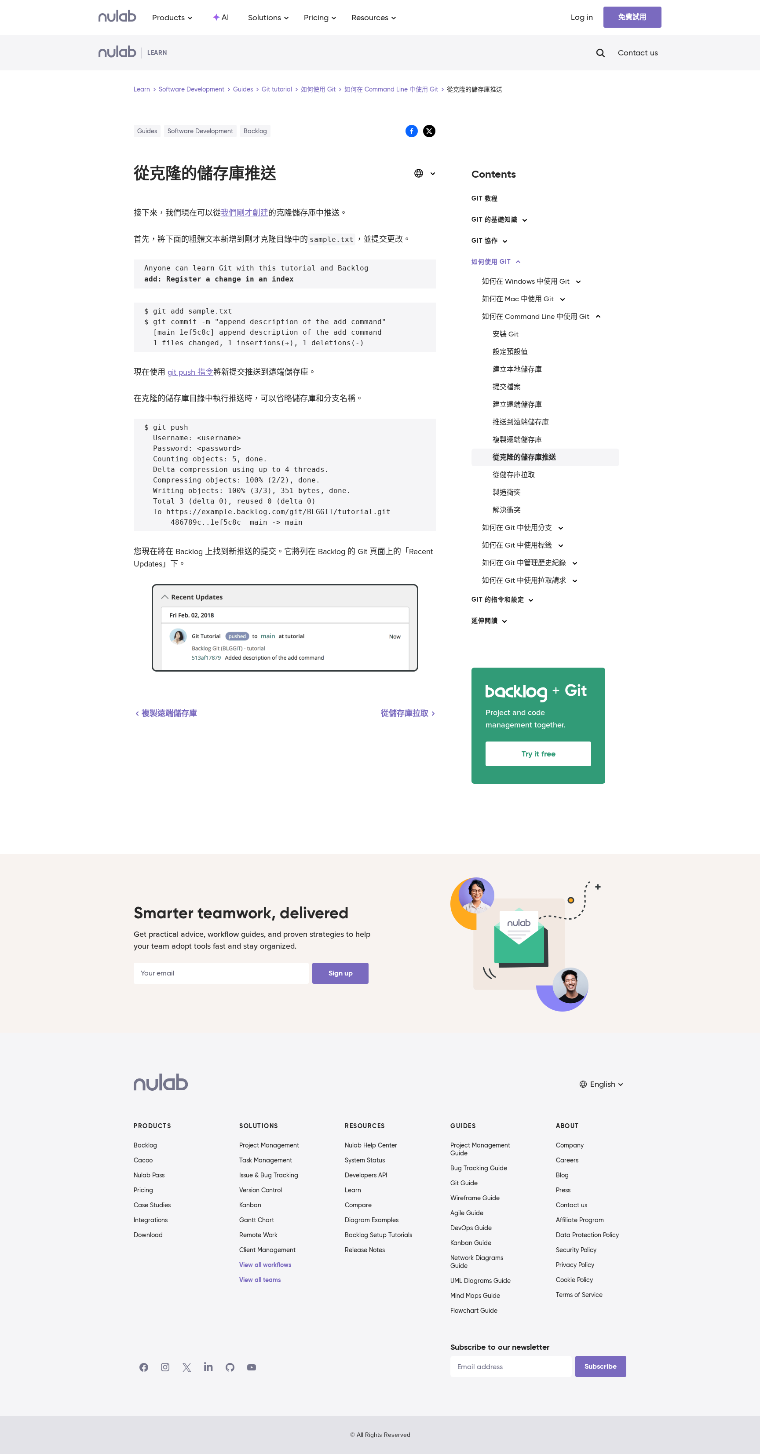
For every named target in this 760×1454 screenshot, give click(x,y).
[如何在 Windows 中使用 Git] (578, 281)
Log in (582, 17)
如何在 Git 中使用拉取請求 (524, 580)
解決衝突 (507, 510)
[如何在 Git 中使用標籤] (560, 545)
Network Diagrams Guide (476, 1262)
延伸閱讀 (484, 621)
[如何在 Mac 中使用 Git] (562, 299)
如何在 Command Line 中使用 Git (391, 89)
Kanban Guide (470, 1243)
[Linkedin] (208, 1367)
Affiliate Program (580, 1220)
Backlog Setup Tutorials (378, 1235)
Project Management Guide (480, 1149)
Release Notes (365, 1250)
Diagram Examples (371, 1220)
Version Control (260, 1190)
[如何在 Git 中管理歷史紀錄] (575, 563)
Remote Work (258, 1235)
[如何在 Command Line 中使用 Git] (598, 316)
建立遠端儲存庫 (517, 404)
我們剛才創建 (244, 213)
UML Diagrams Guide (480, 1281)
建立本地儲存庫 (517, 369)
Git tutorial (277, 89)
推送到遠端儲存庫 (521, 422)
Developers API (366, 1175)
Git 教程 (484, 198)
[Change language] (424, 173)
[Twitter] (187, 1367)
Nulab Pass (149, 1175)
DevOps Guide (471, 1228)
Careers (567, 1160)
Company (570, 1145)
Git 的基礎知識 (494, 219)
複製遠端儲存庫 (517, 439)
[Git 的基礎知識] (524, 220)
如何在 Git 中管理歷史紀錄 (524, 563)
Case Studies (152, 1205)
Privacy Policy (575, 1265)
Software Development (191, 89)
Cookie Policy (574, 1280)
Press (563, 1190)
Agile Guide (466, 1213)
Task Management (265, 1160)
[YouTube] (251, 1367)
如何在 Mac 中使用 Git (518, 299)
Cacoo (143, 1160)
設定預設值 (510, 351)
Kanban (250, 1205)
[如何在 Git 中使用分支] (560, 527)
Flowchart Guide (473, 1311)
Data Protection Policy (587, 1235)
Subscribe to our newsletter (499, 1347)
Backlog (145, 1145)
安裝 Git (506, 334)
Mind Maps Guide (475, 1296)
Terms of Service (579, 1295)
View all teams (260, 1280)
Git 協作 (484, 241)
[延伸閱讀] (504, 621)
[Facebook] (143, 1367)
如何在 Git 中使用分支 (517, 527)
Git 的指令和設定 (497, 599)
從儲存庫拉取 (514, 475)
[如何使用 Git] (518, 262)
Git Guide (464, 1183)
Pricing (143, 1190)
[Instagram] (165, 1367)
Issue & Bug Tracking (268, 1175)
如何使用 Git (318, 89)
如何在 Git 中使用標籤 (517, 545)
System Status (365, 1160)
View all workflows (265, 1265)
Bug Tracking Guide (478, 1168)
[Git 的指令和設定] (531, 600)
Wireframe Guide (475, 1198)
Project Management (269, 1145)
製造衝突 (507, 492)
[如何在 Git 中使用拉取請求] (575, 580)
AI (225, 17)
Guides (243, 89)
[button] (602, 1084)
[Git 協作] (505, 241)
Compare (358, 1205)
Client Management (267, 1250)
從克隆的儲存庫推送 (524, 457)
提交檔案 (507, 387)
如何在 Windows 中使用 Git (526, 281)
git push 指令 (190, 372)
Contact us (638, 53)
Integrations (151, 1220)
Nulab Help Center (371, 1145)
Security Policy (576, 1250)
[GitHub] (230, 1367)
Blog (562, 1175)
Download (148, 1235)
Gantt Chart (256, 1220)
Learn (142, 89)
